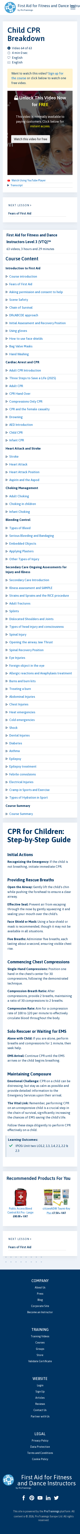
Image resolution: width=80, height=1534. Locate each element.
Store (40, 1355)
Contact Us (40, 1410)
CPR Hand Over (20, 393)
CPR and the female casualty (29, 409)
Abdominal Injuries (22, 696)
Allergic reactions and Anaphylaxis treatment (40, 673)
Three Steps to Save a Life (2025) (32, 378)
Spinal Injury (17, 634)
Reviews (40, 1403)
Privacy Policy (40, 1440)
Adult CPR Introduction (25, 370)
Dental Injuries (19, 735)
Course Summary (21, 814)
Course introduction (23, 276)
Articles (40, 1397)
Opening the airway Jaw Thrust (31, 642)
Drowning (16, 417)
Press (40, 1293)
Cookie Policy (40, 1459)
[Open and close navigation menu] (73, 7)
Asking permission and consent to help (36, 292)
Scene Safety (18, 300)
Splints (14, 611)
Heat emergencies (22, 712)
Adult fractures (19, 603)
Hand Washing (19, 354)
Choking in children (22, 504)
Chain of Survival (21, 307)
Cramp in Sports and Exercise (29, 790)
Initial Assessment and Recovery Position (37, 323)
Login (40, 1385)
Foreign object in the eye (26, 665)
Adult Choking (19, 496)
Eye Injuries (17, 658)
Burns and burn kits (22, 681)
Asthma (14, 751)
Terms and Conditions (40, 1452)
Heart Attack (18, 464)
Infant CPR (16, 440)
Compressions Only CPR (25, 401)
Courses (40, 1342)
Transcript (16, 185)
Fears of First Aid (20, 284)
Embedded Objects (22, 543)
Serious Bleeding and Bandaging (31, 536)
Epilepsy (15, 759)
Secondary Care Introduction (29, 580)
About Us (40, 1287)
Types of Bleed (20, 528)
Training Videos (40, 1336)
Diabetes (15, 743)
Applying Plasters (21, 551)
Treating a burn (20, 689)
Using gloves (18, 331)
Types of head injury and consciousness (36, 626)
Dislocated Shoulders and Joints (31, 619)
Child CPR (16, 432)
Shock (13, 728)
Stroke (14, 456)
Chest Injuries (18, 704)
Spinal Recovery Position (26, 650)
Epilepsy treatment (22, 766)
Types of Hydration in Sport (28, 797)
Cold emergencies (22, 720)
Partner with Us (40, 1416)
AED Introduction (21, 425)
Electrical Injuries (21, 782)
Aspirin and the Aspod (24, 480)
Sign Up (40, 1391)
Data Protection (40, 1446)
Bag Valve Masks (20, 346)
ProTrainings (51, 1511)
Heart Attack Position (24, 472)
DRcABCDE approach (23, 315)
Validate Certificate (40, 1361)
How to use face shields (26, 338)
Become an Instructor (40, 1312)
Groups (40, 1348)
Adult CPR (16, 386)
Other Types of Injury (24, 559)
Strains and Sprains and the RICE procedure (39, 595)
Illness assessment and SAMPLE (30, 588)
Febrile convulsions (22, 774)
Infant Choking (19, 512)
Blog (40, 1299)
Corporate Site (40, 1306)
